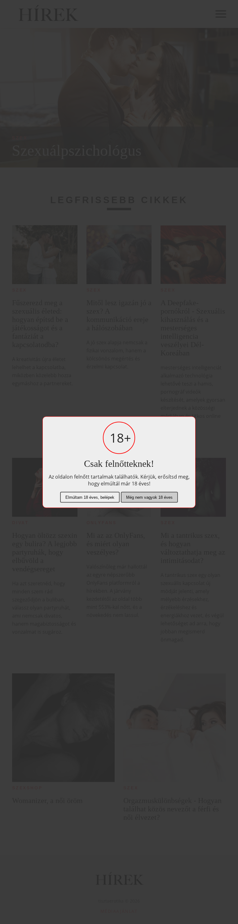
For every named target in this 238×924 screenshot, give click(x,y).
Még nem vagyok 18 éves (149, 497)
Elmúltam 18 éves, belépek (89, 497)
